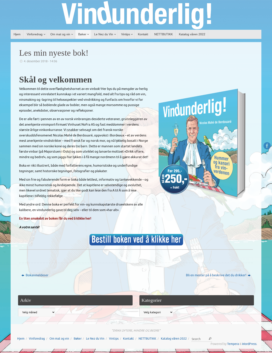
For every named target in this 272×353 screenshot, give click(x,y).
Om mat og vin (59, 338)
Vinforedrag (37, 338)
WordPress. (249, 344)
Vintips (114, 338)
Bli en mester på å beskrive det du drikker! (216, 275)
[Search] (210, 339)
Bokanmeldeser (36, 275)
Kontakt (128, 338)
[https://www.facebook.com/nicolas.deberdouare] (267, 145)
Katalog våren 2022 (174, 338)
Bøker (78, 338)
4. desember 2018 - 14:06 (40, 61)
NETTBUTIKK (147, 338)
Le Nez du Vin (95, 338)
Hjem (20, 338)
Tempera (233, 344)
